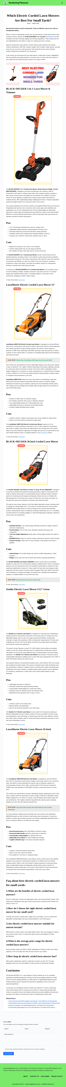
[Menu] (62, 3)
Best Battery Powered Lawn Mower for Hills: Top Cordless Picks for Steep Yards (34, 1003)
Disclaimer (45, 1076)
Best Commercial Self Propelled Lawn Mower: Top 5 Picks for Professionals (33, 1001)
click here (22, 280)
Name (7, 1029)
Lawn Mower (49, 36)
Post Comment (8, 1053)
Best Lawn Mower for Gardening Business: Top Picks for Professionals (31, 1005)
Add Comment (9, 1034)
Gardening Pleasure (18, 3)
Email (27, 1029)
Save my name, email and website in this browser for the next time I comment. (25, 1049)
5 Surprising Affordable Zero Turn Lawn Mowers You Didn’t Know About (32, 1007)
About (25, 1076)
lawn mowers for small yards (33, 77)
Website (47, 1029)
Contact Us (34, 1076)
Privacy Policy (57, 1076)
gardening (44, 432)
